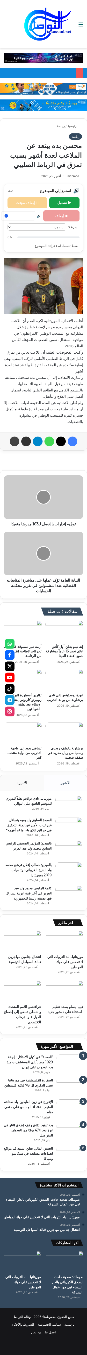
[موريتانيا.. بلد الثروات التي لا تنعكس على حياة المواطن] (64, 941)
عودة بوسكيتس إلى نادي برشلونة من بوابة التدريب (65, 697)
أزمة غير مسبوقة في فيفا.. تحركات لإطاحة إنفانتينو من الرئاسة (23, 651)
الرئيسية (73, 126)
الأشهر (65, 782)
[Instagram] (9, 711)
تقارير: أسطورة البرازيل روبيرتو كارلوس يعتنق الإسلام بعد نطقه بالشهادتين (25, 702)
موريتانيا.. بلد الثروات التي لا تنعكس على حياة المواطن (65, 962)
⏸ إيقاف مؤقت (27, 202)
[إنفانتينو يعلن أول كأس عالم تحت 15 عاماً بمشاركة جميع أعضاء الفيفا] (64, 631)
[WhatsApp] (9, 644)
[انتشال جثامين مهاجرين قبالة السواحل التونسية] (22, 941)
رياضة (61, 126)
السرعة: (74, 227)
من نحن (36, 1332)
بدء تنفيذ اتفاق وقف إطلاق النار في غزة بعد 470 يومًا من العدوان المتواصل (28, 1130)
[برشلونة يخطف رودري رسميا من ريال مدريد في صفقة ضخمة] (64, 733)
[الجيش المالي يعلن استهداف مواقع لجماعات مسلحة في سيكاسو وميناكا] (70, 1155)
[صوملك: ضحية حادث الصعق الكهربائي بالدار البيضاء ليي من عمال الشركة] (64, 1261)
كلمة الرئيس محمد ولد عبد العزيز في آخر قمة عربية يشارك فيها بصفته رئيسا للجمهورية (29, 893)
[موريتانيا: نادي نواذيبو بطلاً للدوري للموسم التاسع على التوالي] (68, 805)
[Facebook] (9, 655)
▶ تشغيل (64, 202)
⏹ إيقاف (61, 215)
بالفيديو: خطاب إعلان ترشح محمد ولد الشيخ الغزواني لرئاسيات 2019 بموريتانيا (28, 870)
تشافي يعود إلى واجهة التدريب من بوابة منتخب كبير (24, 753)
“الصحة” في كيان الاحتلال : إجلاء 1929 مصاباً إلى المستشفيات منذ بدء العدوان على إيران (30, 1062)
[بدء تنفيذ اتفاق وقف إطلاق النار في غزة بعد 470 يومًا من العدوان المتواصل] (70, 1132)
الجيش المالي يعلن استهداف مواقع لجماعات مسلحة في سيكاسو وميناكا (28, 1153)
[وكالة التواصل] (48, 24)
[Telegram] (9, 700)
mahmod (73, 176)
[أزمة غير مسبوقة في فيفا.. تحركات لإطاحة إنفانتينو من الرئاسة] (23, 631)
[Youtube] (9, 677)
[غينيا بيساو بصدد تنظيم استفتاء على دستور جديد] (64, 991)
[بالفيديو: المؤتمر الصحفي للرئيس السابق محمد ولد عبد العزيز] (68, 850)
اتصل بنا (50, 1332)
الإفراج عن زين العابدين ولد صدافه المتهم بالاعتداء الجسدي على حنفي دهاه (28, 1107)
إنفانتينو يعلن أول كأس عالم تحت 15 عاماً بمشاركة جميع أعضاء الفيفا (64, 651)
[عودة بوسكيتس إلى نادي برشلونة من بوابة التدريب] (64, 679)
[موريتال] (43, 58)
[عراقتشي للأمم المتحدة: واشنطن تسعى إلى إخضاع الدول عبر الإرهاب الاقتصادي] (22, 991)
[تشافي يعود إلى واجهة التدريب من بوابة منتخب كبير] (23, 733)
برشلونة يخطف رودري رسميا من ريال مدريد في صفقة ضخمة (65, 753)
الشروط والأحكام (23, 1324)
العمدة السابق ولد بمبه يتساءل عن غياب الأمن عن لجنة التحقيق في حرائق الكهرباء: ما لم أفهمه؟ (29, 825)
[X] (9, 666)
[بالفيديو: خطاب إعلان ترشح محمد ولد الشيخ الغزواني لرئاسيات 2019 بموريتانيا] (68, 871)
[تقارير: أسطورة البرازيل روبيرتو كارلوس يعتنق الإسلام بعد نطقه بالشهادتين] (23, 679)
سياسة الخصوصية (49, 1324)
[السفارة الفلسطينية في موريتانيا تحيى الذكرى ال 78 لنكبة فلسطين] (70, 1087)
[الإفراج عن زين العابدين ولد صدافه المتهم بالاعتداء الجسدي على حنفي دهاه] (70, 1108)
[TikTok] (9, 689)
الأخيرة (22, 782)
